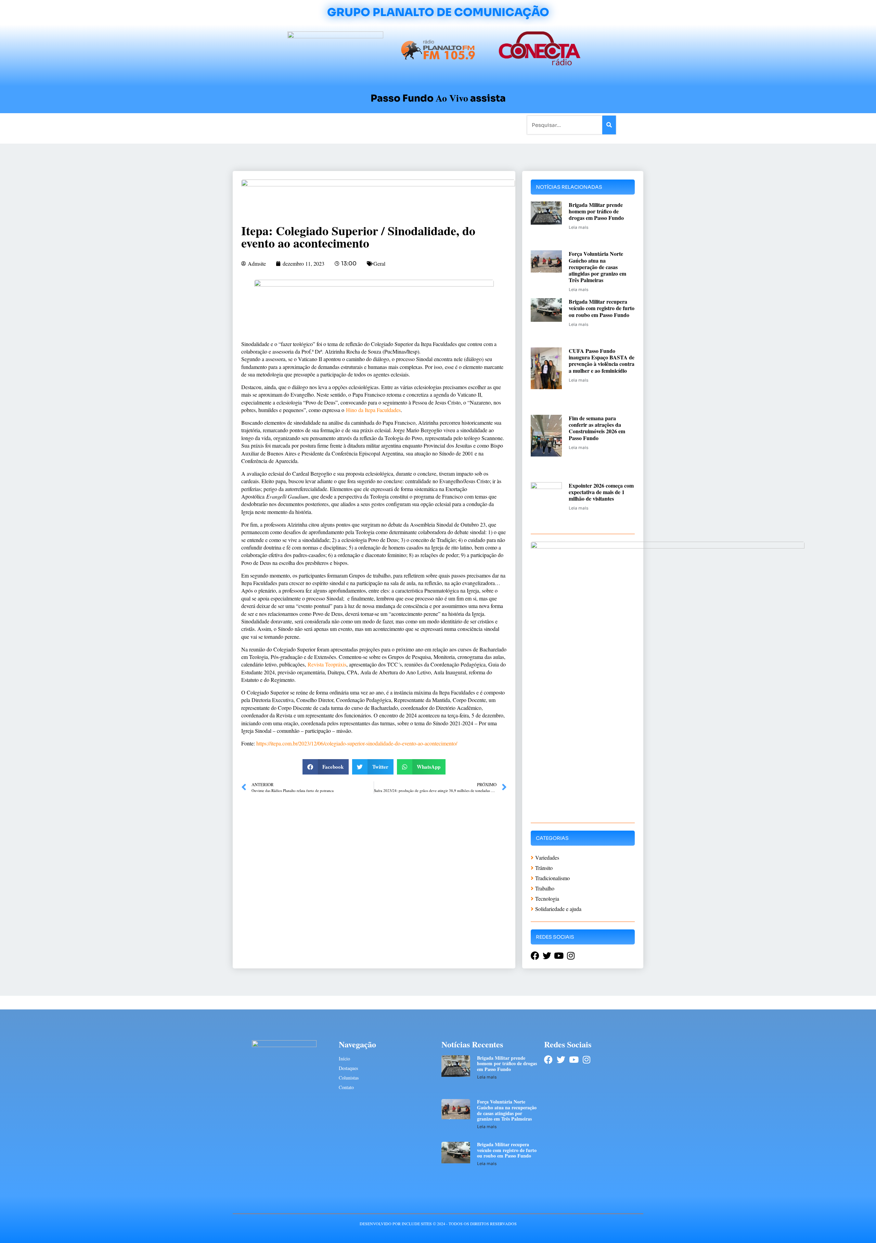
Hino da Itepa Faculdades (373, 409)
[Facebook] (548, 1059)
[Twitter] (561, 1059)
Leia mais (578, 227)
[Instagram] (586, 1059)
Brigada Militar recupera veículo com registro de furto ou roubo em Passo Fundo (601, 307)
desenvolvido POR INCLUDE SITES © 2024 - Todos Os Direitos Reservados (438, 1223)
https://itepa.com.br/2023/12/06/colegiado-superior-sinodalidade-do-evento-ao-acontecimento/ (356, 743)
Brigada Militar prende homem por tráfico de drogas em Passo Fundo (596, 211)
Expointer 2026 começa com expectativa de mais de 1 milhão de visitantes (601, 491)
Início (261, 124)
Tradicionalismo (345, 124)
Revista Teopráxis (327, 664)
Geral (379, 263)
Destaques (348, 1068)
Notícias (285, 124)
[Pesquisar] (609, 125)
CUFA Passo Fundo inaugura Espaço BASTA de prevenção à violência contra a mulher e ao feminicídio (601, 360)
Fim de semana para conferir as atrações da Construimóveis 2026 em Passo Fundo (597, 428)
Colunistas (385, 124)
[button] (325, 767)
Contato (461, 124)
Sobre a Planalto (424, 124)
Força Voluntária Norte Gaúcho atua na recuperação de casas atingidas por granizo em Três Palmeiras (597, 267)
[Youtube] (573, 1059)
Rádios (310, 124)
